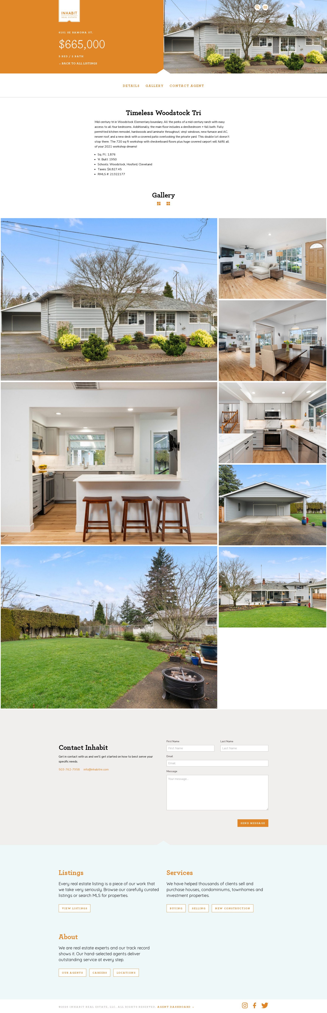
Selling (199, 908)
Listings (71, 872)
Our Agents (72, 973)
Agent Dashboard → (176, 1007)
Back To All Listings (79, 63)
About (68, 936)
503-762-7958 (69, 769)
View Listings (74, 908)
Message (172, 771)
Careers (100, 973)
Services (180, 872)
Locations (126, 973)
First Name (173, 741)
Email (170, 756)
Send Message (253, 823)
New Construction (232, 908)
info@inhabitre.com (96, 769)
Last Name (226, 741)
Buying (176, 908)
